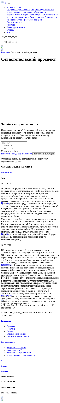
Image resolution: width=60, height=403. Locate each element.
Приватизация (51, 17)
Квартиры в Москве (16, 347)
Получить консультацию (43, 154)
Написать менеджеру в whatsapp (16, 153)
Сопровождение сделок (32, 14)
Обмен (10, 331)
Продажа (11, 326)
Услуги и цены (6, 321)
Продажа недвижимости (18, 9)
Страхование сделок (16, 334)
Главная (5, 52)
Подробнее (6, 203)
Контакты (11, 32)
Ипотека (11, 25)
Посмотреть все (14, 22)
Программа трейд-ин (33, 20)
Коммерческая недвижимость (21, 12)
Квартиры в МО (14, 350)
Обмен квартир (37, 17)
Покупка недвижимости (42, 9)
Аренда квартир (14, 20)
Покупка (11, 329)
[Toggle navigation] (9, 3)
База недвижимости (16, 27)
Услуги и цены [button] (14, 7)
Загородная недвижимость (19, 352)
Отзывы (10, 30)
